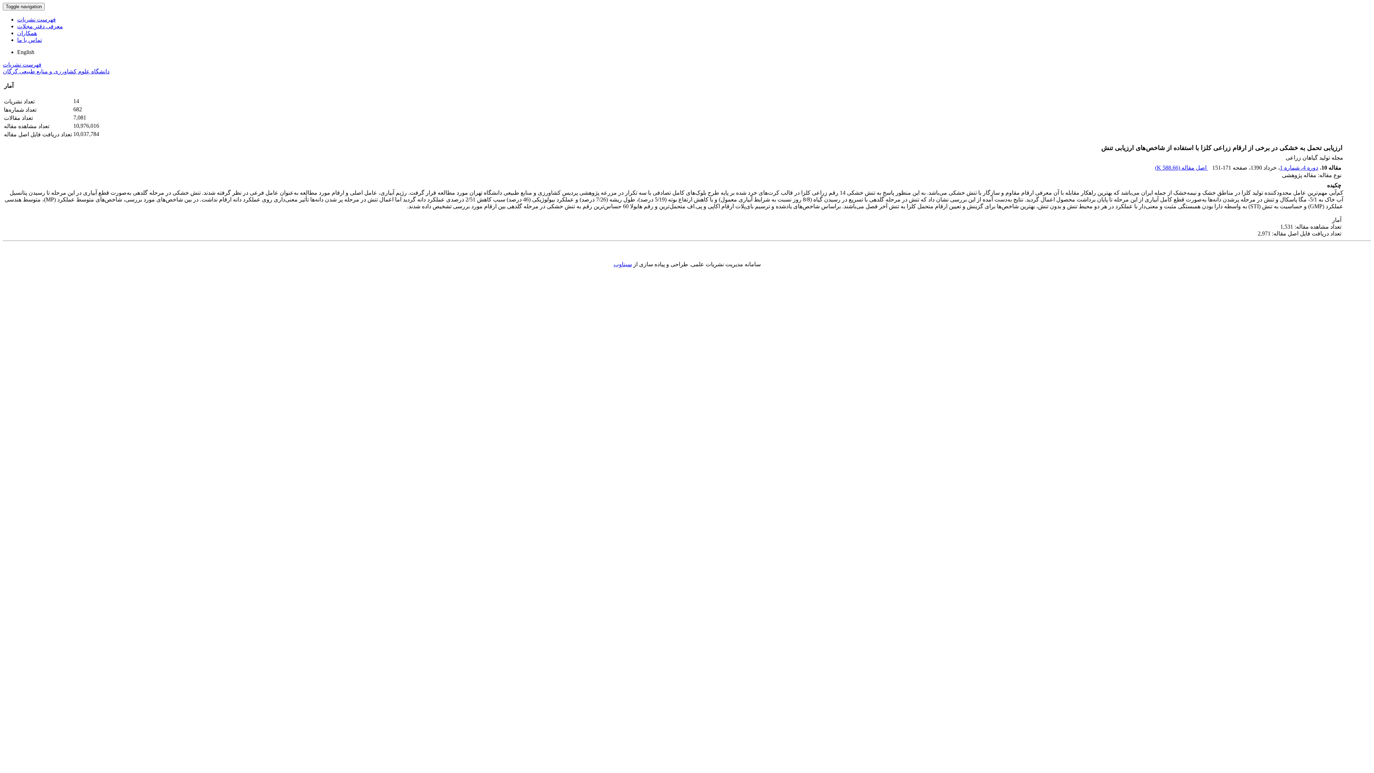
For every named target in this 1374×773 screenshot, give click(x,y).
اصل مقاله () (1181, 168)
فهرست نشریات (36, 19)
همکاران (27, 33)
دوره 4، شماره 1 (1299, 168)
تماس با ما (29, 40)
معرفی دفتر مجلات (40, 26)
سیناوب (623, 264)
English (25, 52)
